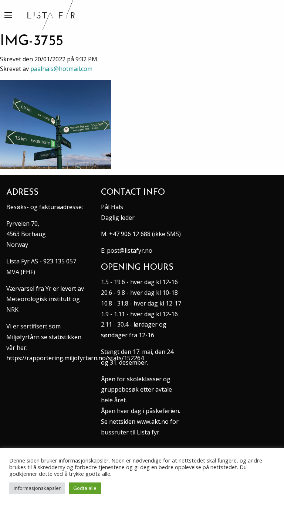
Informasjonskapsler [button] (37, 488)
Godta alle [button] (85, 488)
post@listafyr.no (129, 250)
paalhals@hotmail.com (61, 69)
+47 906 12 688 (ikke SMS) (145, 234)
